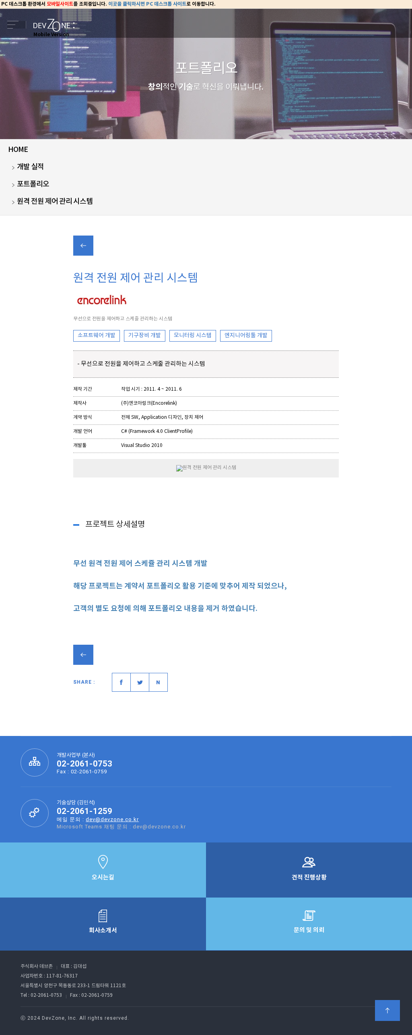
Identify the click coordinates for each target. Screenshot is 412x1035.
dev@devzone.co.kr (112, 819)
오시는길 (103, 877)
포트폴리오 (33, 184)
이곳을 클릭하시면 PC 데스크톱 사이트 (147, 4)
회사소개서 (103, 930)
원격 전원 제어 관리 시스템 (55, 201)
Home (18, 150)
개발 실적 (30, 167)
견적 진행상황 (309, 877)
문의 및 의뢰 (309, 930)
